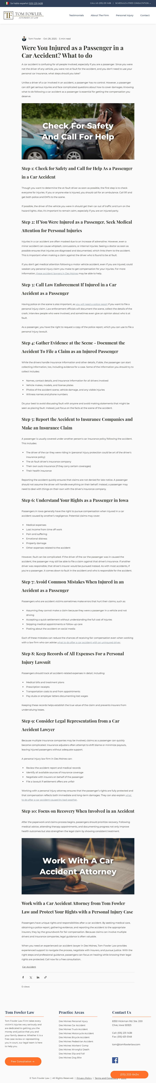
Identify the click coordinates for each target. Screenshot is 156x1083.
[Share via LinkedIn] (38, 977)
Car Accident (29, 966)
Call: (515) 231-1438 (122, 1032)
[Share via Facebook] (23, 977)
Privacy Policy (84, 1078)
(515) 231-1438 (36, 3)
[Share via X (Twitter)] (30, 977)
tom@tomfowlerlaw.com (126, 1044)
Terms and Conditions (106, 1078)
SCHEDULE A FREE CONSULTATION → (133, 3)
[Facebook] (115, 1060)
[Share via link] (45, 977)
